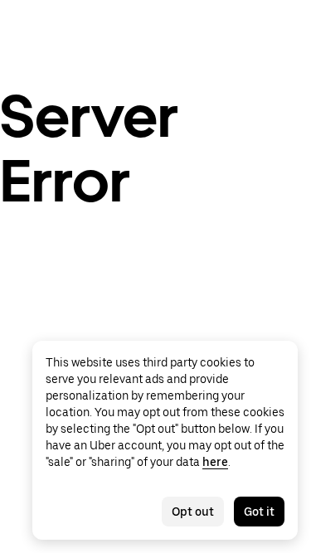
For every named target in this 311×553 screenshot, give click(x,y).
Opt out (193, 511)
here (215, 461)
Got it (259, 511)
